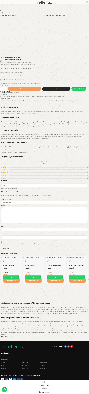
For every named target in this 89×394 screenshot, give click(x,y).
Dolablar (41, 365)
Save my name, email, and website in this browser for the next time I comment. (27, 244)
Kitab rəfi (25, 362)
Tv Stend (6, 11)
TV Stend (25, 368)
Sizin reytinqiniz (6, 199)
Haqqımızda (4, 359)
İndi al (56, 88)
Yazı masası (25, 365)
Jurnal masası (43, 362)
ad (2, 226)
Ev (1, 11)
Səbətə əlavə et (24, 88)
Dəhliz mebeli (43, 368)
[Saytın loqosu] (44, 2)
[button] (78, 89)
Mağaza (3, 368)
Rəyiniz (4, 205)
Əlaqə (3, 362)
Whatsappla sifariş (79, 88)
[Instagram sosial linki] (68, 346)
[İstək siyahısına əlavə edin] (3, 261)
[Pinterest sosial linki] (71, 346)
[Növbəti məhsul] (4, 13)
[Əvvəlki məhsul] (1, 13)
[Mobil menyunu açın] (2, 2)
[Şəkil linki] (12, 346)
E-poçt (4, 234)
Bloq (2, 365)
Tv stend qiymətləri (7, 134)
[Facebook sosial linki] (65, 346)
